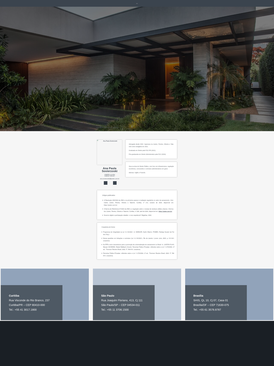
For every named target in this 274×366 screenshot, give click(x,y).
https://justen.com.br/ (165, 211)
